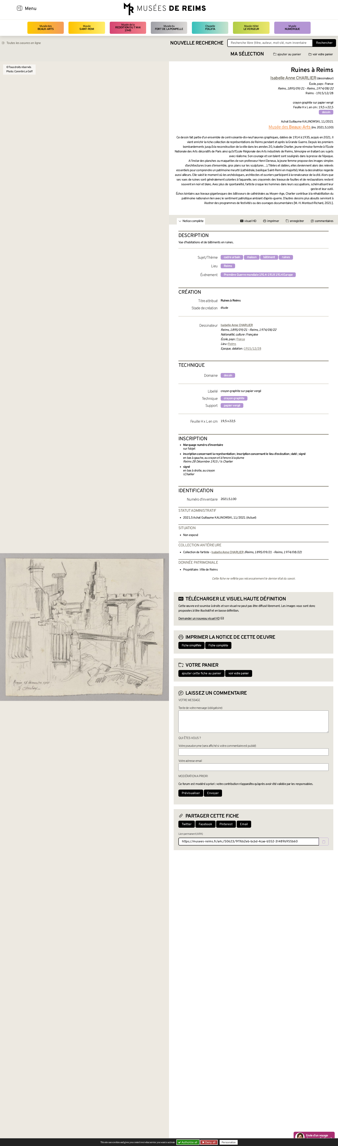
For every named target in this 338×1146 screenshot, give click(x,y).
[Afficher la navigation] (19, 9)
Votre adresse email (190, 761)
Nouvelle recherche (196, 43)
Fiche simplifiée (191, 646)
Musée (86, 27)
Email (244, 824)
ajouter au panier (289, 54)
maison (251, 257)
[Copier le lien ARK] (324, 841)
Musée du (169, 27)
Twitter (186, 824)
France (240, 339)
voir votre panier (323, 54)
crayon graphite (234, 398)
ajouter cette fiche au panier (201, 673)
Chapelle (210, 27)
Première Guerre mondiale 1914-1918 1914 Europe (258, 275)
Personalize (229, 1142)
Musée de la (127, 27)
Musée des (46, 27)
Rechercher (324, 43)
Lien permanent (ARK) (190, 834)
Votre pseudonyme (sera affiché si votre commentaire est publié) (217, 746)
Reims (228, 266)
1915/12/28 (252, 349)
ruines (286, 257)
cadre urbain (232, 257)
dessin (326, 112)
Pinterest (226, 824)
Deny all (209, 1142)
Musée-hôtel (251, 27)
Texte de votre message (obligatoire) (200, 708)
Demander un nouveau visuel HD (199, 619)
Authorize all (189, 1142)
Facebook (205, 824)
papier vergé (232, 406)
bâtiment (269, 257)
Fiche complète (218, 646)
